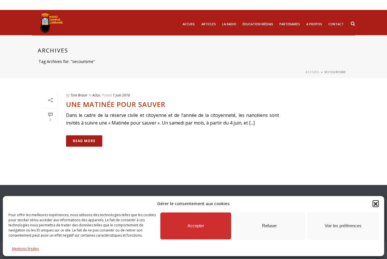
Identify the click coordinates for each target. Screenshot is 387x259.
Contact (336, 24)
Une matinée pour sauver (115, 104)
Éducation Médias (258, 24)
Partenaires (289, 24)
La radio (229, 24)
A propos (314, 24)
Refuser (269, 225)
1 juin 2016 (121, 95)
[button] (376, 203)
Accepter (196, 225)
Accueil (189, 24)
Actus (96, 95)
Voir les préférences (343, 225)
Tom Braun (79, 95)
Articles (208, 24)
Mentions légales (25, 248)
